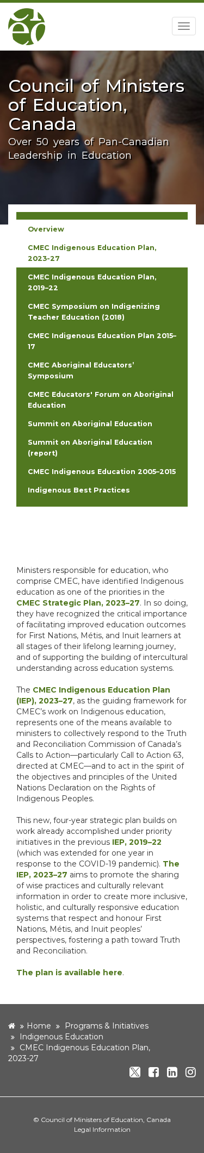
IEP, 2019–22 (137, 842)
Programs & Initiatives (107, 1026)
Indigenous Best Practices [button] (79, 490)
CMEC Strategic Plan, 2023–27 (78, 603)
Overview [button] (46, 229)
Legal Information (102, 1129)
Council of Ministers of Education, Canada (106, 1119)
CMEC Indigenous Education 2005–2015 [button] (102, 472)
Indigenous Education (61, 1037)
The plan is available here (69, 972)
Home (39, 1026)
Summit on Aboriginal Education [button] (90, 424)
